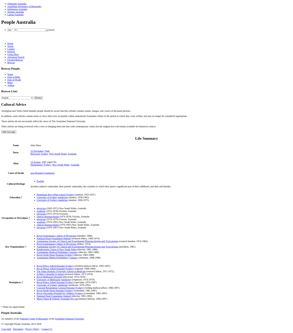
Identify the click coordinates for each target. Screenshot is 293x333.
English (40, 181)
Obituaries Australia (16, 3)
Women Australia (15, 12)
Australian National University (69, 318)
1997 (44, 162)
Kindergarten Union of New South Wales (57, 249)
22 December (37, 151)
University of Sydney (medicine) (52, 197)
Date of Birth (13, 77)
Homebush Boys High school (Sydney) (56, 194)
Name (10, 74)
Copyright (6, 329)
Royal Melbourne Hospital (49, 277)
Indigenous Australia (17, 9)
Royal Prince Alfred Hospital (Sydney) (55, 266)
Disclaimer (18, 329)
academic (41, 211)
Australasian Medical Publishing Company (57, 252)
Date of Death (14, 80)
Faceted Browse (15, 60)
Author (10, 85)
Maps (10, 82)
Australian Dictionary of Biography (24, 6)
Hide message (8, 132)
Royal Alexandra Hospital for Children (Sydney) (60, 293)
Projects (11, 51)
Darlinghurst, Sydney (41, 165)
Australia (72, 154)
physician (41, 208)
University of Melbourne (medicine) (54, 279)
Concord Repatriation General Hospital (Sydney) (60, 288)
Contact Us (46, 329)
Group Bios (13, 54)
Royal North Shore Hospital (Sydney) (55, 255)
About (10, 46)
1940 (47, 151)
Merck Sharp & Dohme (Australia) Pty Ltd (57, 299)
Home (10, 43)
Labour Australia (15, 14)
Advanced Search (15, 57)
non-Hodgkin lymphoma (42, 173)
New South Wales (58, 154)
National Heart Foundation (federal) (54, 238)
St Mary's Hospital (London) (51, 274)
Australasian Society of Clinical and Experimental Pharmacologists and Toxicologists (77, 241)
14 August (35, 162)
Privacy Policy (32, 329)
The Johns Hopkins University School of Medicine (61, 271)
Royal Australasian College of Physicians (56, 235)
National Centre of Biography (34, 318)
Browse (11, 62)
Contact (11, 49)
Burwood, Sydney (39, 154)
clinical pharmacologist (48, 216)
